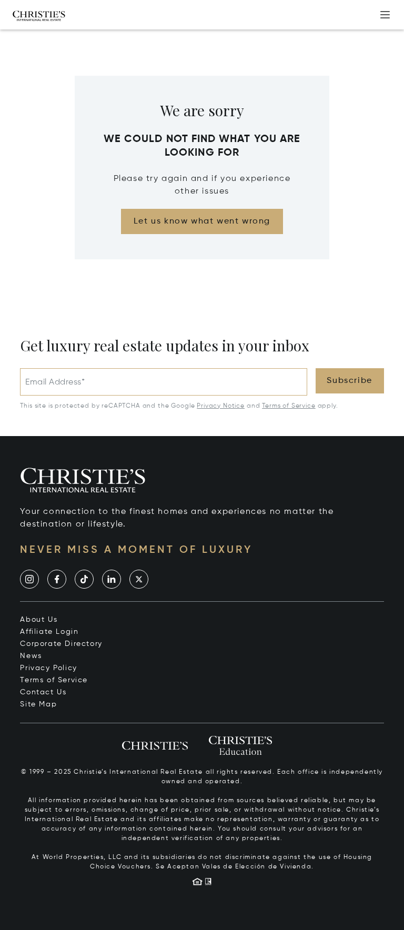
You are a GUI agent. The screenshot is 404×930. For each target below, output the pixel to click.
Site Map (38, 704)
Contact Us (43, 692)
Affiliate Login (49, 631)
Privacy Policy (48, 668)
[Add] (385, 14)
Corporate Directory (61, 644)
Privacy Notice (221, 406)
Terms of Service (288, 406)
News (31, 656)
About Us (38, 619)
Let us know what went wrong (202, 221)
